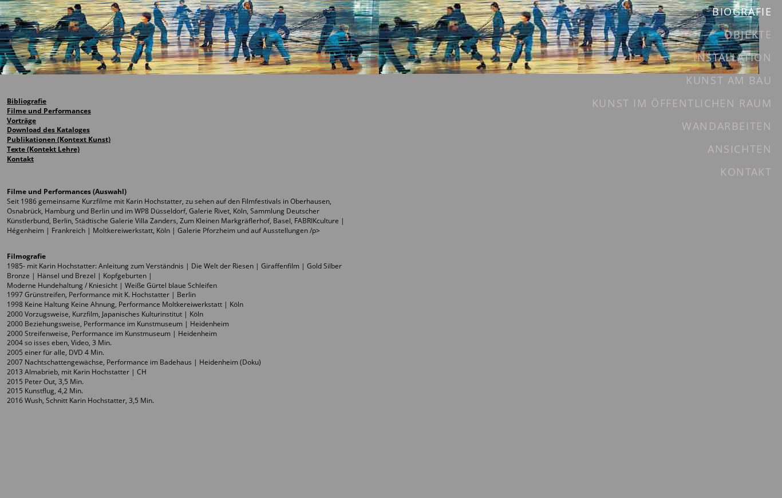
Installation (732, 57)
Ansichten (740, 149)
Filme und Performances (49, 111)
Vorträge (21, 120)
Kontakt (20, 159)
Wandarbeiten (727, 126)
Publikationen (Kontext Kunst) (58, 139)
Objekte (748, 34)
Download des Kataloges (48, 130)
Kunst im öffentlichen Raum (682, 103)
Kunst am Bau (729, 80)
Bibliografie (26, 101)
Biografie (742, 11)
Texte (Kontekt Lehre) (43, 149)
